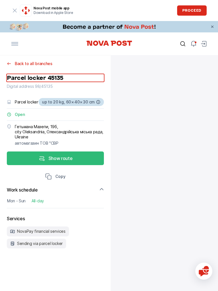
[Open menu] (14, 43)
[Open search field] (182, 43)
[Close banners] (212, 26)
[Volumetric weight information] (98, 102)
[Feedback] (203, 271)
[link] (109, 26)
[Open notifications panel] (193, 44)
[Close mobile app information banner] (14, 10)
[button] (55, 177)
